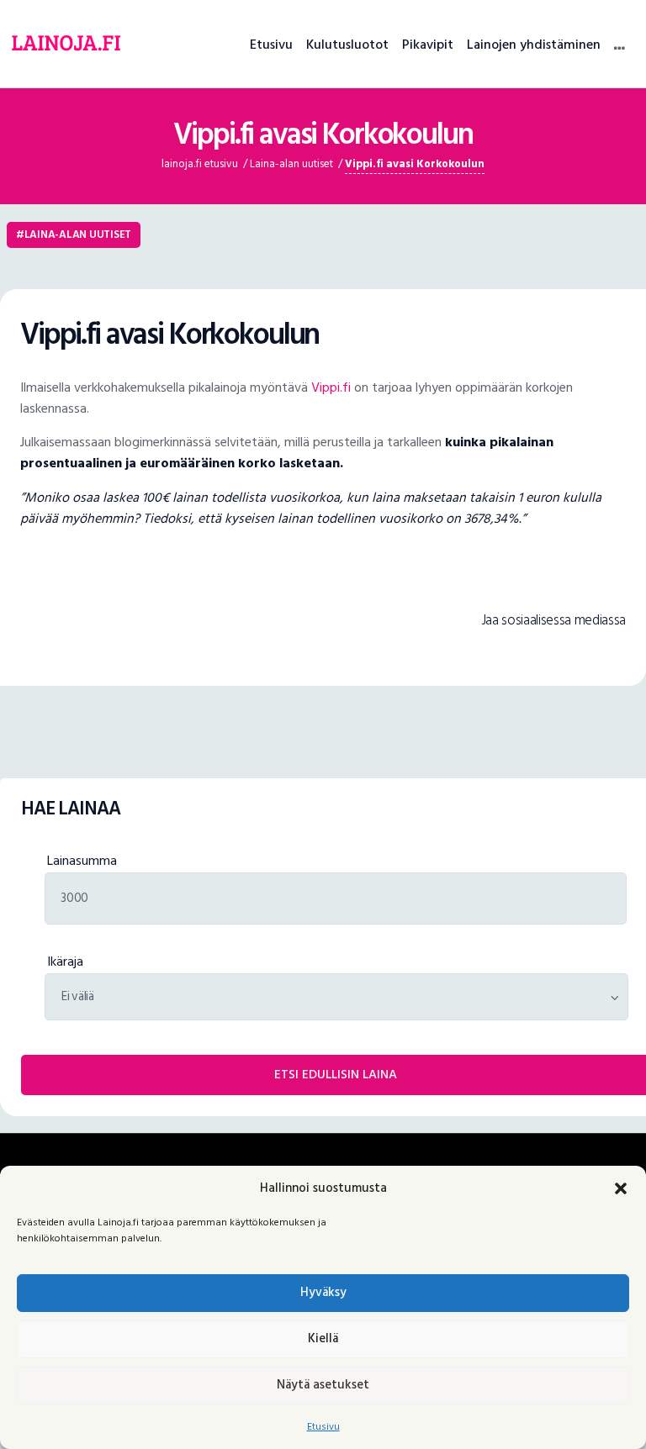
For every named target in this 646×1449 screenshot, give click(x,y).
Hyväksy (323, 1292)
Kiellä (323, 1338)
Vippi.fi (331, 387)
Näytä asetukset (323, 1384)
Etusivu (323, 1427)
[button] (620, 1188)
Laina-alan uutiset (77, 234)
